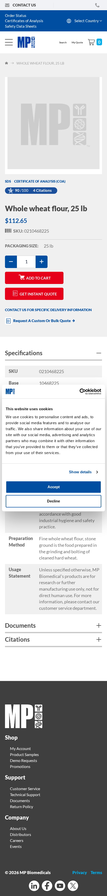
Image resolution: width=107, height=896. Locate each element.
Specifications (23, 352)
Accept (54, 487)
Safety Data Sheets (21, 26)
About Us (18, 828)
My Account (20, 748)
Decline (53, 501)
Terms (96, 872)
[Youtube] (60, 886)
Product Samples (24, 754)
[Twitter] (73, 886)
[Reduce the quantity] (11, 262)
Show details (80, 472)
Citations (17, 639)
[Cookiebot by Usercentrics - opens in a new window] (79, 391)
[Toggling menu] (9, 42)
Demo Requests (23, 760)
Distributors (20, 834)
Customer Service (25, 788)
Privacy (79, 872)
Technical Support (25, 794)
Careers (16, 840)
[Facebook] (47, 886)
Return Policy (21, 806)
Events (16, 846)
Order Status (15, 15)
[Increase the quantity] (42, 262)
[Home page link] (23, 726)
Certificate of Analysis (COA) (39, 181)
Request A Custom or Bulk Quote (42, 320)
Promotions (20, 766)
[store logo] (29, 42)
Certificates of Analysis (24, 20)
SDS (8, 181)
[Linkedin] (34, 886)
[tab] (53, 354)
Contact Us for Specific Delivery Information (48, 310)
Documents (20, 625)
